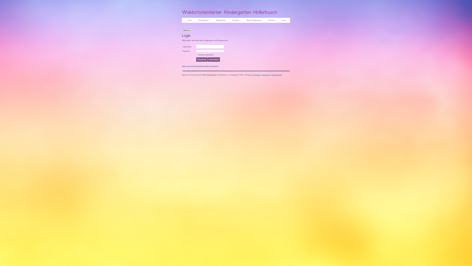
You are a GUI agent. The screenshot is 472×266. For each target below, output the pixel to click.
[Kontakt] (270, 20)
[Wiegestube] (220, 20)
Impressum (266, 75)
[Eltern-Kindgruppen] (253, 20)
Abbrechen (187, 30)
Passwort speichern (206, 55)
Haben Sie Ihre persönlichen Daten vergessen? (200, 66)
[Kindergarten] (203, 20)
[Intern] (282, 20)
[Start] (189, 20)
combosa (256, 75)
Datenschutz (277, 75)
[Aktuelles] (235, 20)
